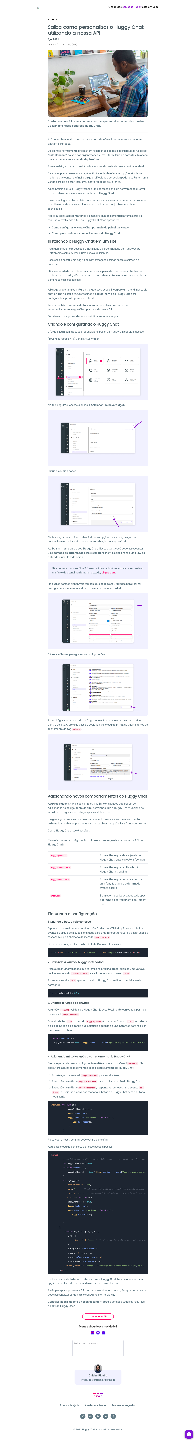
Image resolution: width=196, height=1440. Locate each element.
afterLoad (55, 896)
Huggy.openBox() (59, 856)
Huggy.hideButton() (60, 868)
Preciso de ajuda (69, 1405)
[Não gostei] (103, 1333)
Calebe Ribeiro (98, 1375)
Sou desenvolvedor (95, 1405)
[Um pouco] (98, 1333)
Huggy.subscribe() (60, 880)
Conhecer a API (98, 1316)
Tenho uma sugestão (124, 1405)
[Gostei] (92, 1333)
